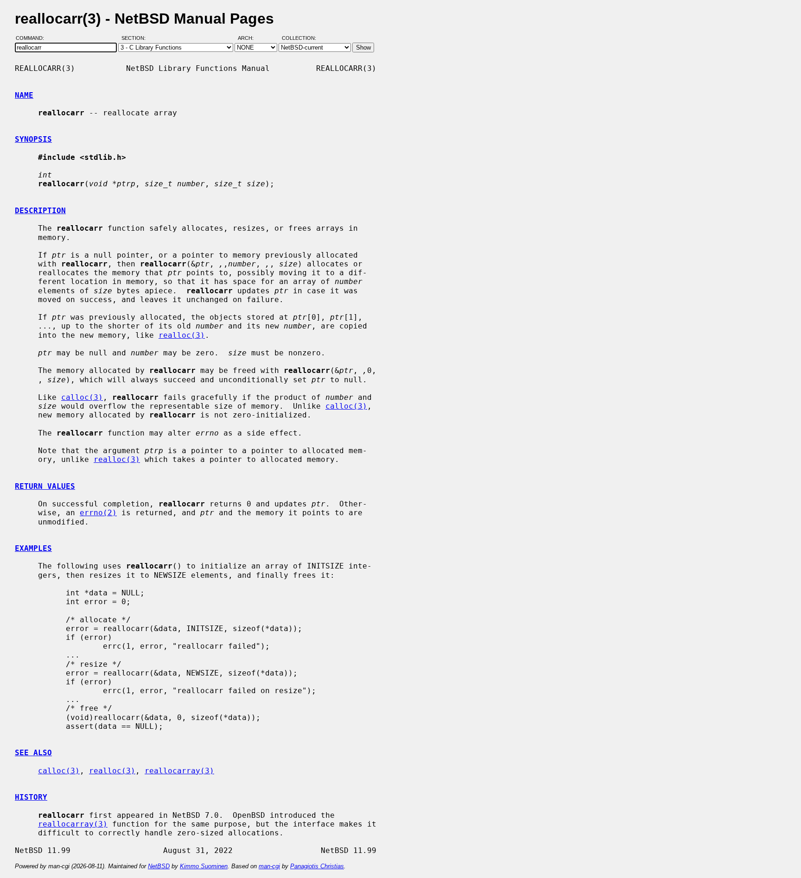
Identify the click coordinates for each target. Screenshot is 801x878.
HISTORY (31, 797)
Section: (135, 38)
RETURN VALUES (45, 486)
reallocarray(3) (179, 770)
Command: (33, 38)
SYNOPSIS (33, 139)
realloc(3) (182, 335)
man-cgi (269, 866)
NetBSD (159, 866)
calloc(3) (82, 397)
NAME (24, 95)
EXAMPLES (33, 548)
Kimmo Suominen (204, 866)
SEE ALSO (33, 752)
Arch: (250, 38)
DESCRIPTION (40, 210)
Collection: (299, 38)
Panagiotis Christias (317, 866)
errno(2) (98, 512)
